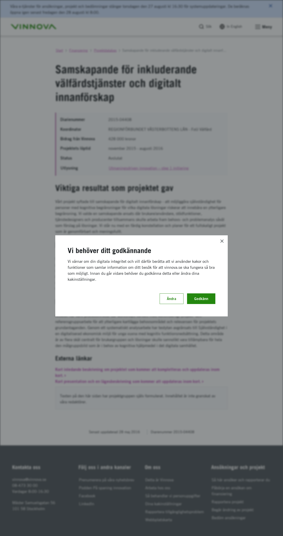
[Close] (222, 241)
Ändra (171, 298)
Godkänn (201, 298)
